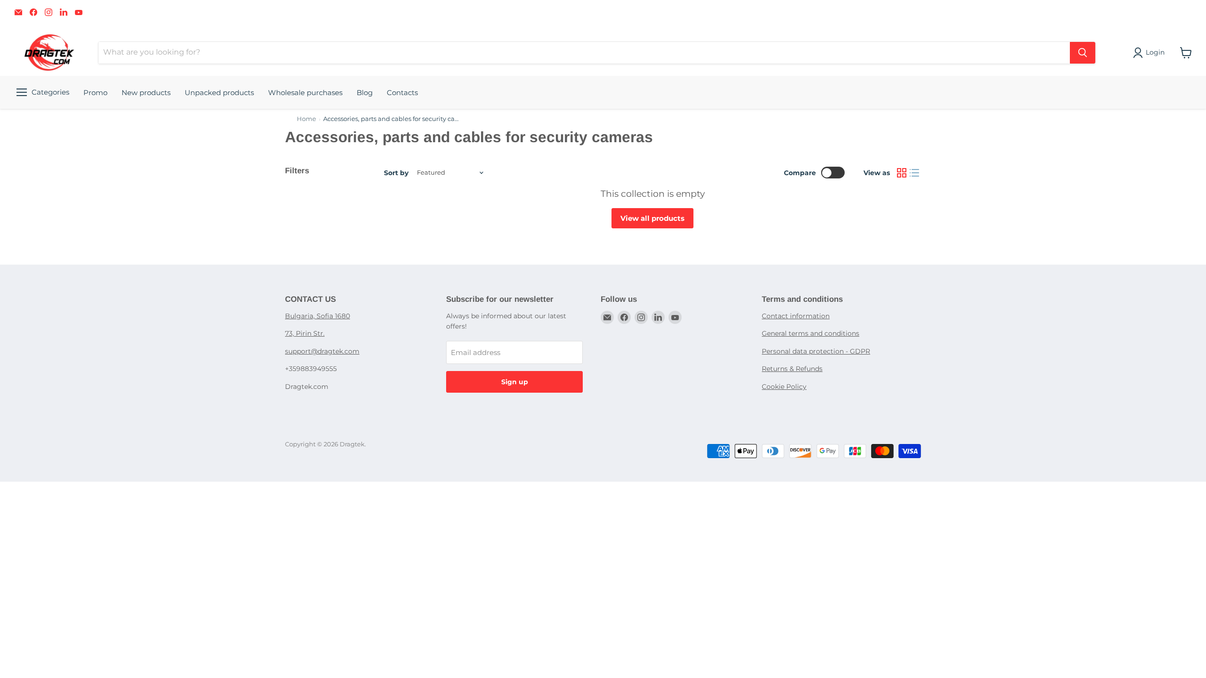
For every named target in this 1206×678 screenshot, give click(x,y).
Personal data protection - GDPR (816, 351)
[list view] (914, 172)
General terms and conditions (810, 333)
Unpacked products (219, 92)
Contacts (402, 92)
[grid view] (901, 172)
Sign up (514, 382)
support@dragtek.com (322, 351)
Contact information (796, 316)
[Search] (1082, 53)
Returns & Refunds (792, 368)
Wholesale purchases (305, 92)
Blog (365, 92)
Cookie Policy (784, 386)
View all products (652, 218)
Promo (95, 92)
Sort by (396, 173)
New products (146, 92)
